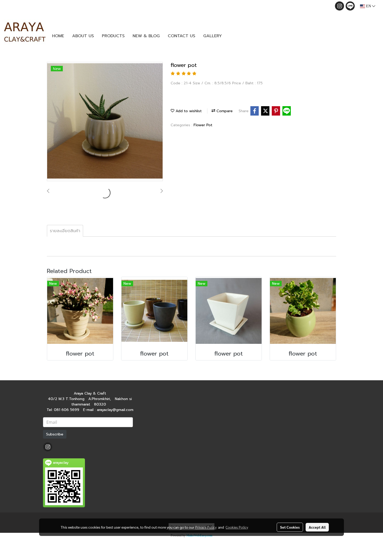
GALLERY (212, 36)
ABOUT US (83, 36)
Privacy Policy (206, 527)
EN (368, 6)
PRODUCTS (113, 36)
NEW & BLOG (146, 36)
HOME (58, 36)
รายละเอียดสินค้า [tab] (65, 231)
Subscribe (54, 434)
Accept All (317, 527)
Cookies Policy (237, 527)
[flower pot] (105, 121)
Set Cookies (290, 527)
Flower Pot (203, 125)
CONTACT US (181, 36)
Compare (224, 111)
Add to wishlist (188, 111)
